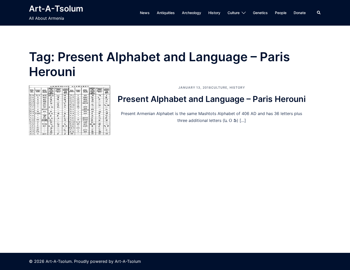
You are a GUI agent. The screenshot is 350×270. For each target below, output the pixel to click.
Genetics (260, 13)
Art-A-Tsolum (56, 9)
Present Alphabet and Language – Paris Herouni (212, 99)
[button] (319, 13)
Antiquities (166, 13)
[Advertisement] (175, 173)
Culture (234, 13)
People (280, 13)
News (145, 13)
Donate (300, 13)
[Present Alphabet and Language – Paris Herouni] (69, 110)
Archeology (191, 13)
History (214, 13)
